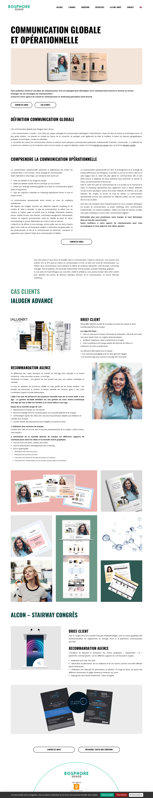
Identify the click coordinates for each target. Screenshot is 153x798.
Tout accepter (107, 795)
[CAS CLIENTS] (45, 105)
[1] (54, 511)
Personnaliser (136, 795)
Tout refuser (121, 795)
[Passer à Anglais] (141, 9)
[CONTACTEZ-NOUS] (21, 105)
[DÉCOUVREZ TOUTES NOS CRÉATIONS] (99, 750)
